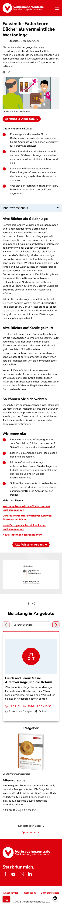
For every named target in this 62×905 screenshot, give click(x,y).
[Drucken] (4, 72)
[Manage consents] (55, 898)
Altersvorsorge (14, 780)
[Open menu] (6, 899)
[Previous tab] (6, 624)
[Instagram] (21, 874)
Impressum (29, 893)
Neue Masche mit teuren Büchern (22, 534)
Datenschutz (10, 893)
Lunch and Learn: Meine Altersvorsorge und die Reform (28, 680)
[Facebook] (5, 874)
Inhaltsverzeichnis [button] (15, 208)
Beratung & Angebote (20, 119)
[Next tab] (55, 624)
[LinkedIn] (30, 874)
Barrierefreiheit (50, 893)
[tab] (23, 832)
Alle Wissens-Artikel (29, 544)
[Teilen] (9, 72)
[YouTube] (13, 874)
